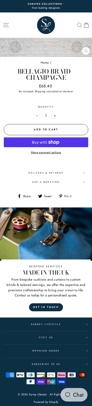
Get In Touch (46, 307)
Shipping (40, 91)
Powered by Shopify (46, 402)
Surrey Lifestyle (46, 324)
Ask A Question (46, 182)
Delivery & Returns (45, 173)
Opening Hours (46, 350)
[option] (46, 6)
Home (45, 62)
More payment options (46, 152)
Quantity (46, 107)
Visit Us (46, 337)
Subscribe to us (46, 364)
